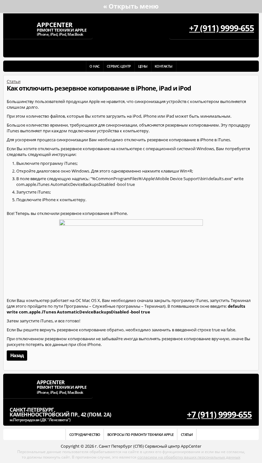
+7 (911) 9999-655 (221, 28)
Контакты (164, 66)
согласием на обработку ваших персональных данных (188, 457)
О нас (94, 66)
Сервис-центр (119, 66)
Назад (17, 355)
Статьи (13, 81)
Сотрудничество (84, 434)
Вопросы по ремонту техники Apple (140, 434)
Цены (143, 66)
